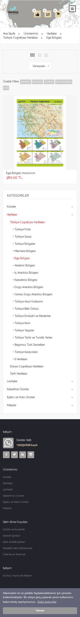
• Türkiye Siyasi (22, 236)
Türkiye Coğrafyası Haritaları (20, 37)
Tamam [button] (40, 610)
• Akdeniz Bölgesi (24, 265)
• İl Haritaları (20, 359)
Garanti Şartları (11, 535)
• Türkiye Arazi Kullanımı (28, 301)
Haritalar (52, 33)
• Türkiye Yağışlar (23, 330)
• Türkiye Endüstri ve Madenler (32, 315)
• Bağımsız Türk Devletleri (29, 344)
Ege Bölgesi (54, 37)
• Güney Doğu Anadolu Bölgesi (32, 294)
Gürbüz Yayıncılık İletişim (17, 575)
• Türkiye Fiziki (22, 229)
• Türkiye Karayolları (25, 352)
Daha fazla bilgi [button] (46, 601)
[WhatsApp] (8, 442)
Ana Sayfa (9, 33)
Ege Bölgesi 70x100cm (20, 173)
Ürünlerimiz (31, 33)
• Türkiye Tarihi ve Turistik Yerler (32, 337)
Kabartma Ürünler (18, 389)
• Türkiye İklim (21, 323)
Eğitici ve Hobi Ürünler (21, 397)
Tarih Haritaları (18, 373)
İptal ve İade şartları (14, 541)
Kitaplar (11, 405)
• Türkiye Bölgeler (24, 243)
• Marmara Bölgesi (24, 251)
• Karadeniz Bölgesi (25, 279)
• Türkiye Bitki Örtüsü (26, 308)
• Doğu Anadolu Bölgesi (28, 287)
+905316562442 (27, 444)
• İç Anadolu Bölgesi (25, 272)
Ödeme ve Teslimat (14, 554)
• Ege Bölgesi (21, 258)
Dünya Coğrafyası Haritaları (26, 366)
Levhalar (12, 381)
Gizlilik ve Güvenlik (14, 529)
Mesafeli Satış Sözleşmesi (17, 548)
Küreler (11, 206)
